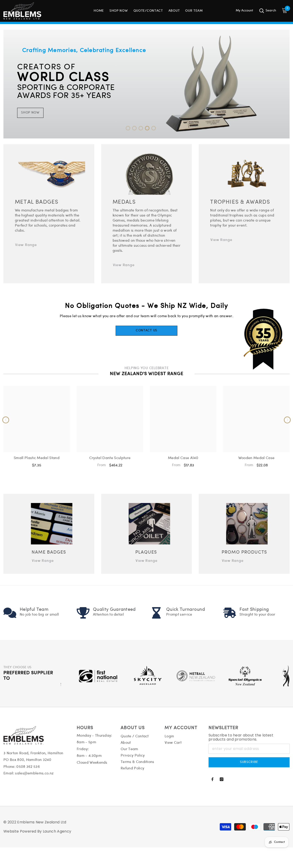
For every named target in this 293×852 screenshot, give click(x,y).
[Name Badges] (51, 523)
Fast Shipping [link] (254, 609)
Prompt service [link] (179, 615)
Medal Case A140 (183, 458)
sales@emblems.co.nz (34, 773)
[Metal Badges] (51, 174)
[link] (9, 613)
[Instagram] (221, 779)
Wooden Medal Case (256, 458)
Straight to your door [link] (257, 615)
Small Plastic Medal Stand (37, 458)
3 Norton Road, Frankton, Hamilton (33, 753)
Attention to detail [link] (108, 615)
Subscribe (249, 762)
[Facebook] (212, 779)
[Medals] (149, 174)
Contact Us (146, 330)
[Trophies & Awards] (247, 174)
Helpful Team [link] (34, 609)
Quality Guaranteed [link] (114, 609)
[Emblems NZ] (146, 84)
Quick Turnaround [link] (185, 609)
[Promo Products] (247, 523)
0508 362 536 (28, 767)
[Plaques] (149, 523)
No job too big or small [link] (39, 615)
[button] (128, 128)
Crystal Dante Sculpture (109, 458)
